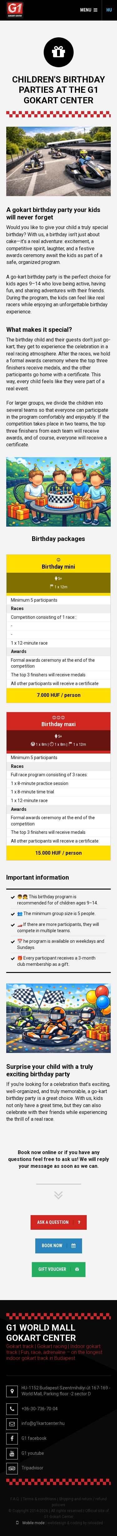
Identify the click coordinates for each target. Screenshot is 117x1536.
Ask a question (53, 1222)
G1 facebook (34, 1438)
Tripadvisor (32, 1467)
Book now (52, 1245)
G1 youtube (33, 1453)
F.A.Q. (15, 1499)
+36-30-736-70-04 (40, 1408)
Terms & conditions (39, 1499)
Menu (85, 9)
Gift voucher (52, 1269)
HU (109, 9)
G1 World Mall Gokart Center (15, 10)
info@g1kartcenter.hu (43, 1423)
